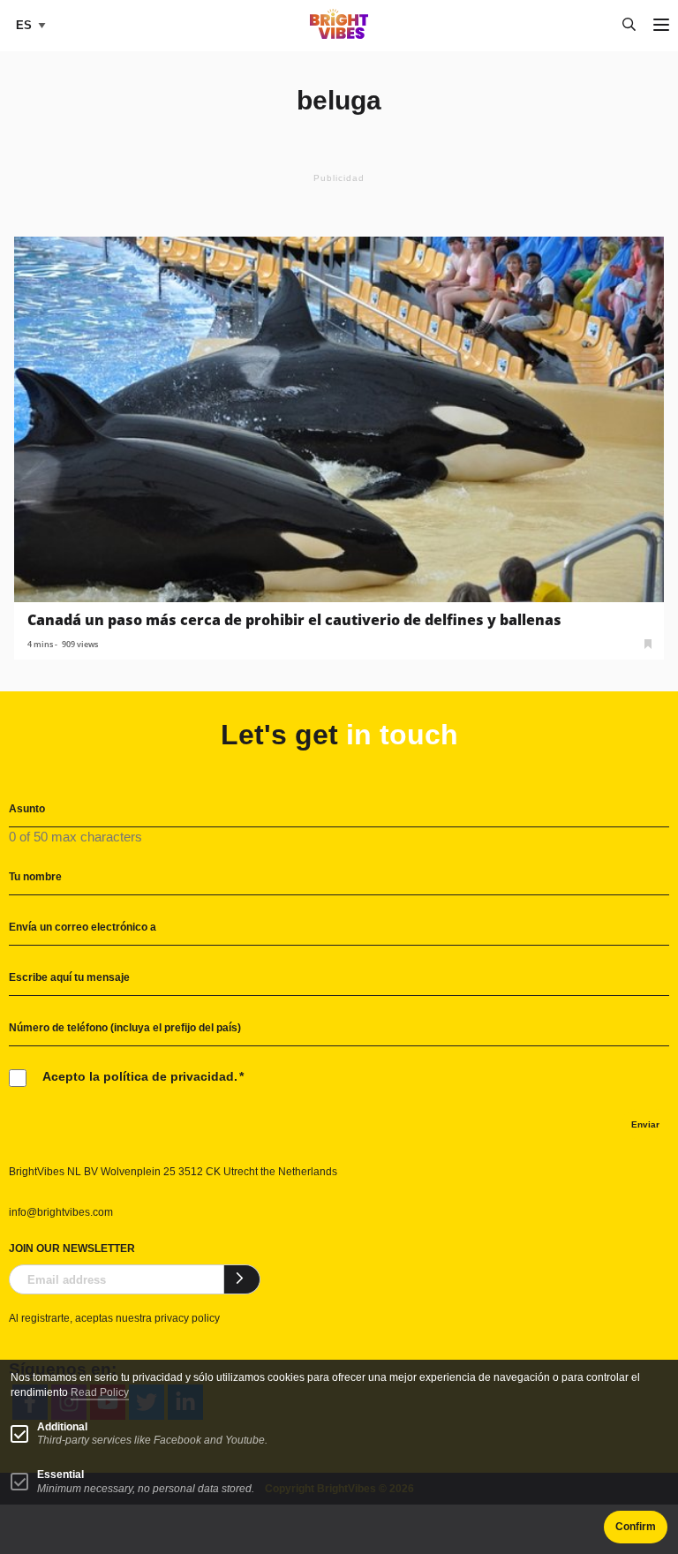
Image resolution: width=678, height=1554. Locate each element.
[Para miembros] (648, 642)
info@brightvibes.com (61, 1212)
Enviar (645, 1124)
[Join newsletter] (242, 1279)
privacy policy (187, 1318)
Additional (62, 1427)
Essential (60, 1474)
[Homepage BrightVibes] (339, 33)
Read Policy (100, 1392)
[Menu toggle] (661, 26)
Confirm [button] (635, 1526)
